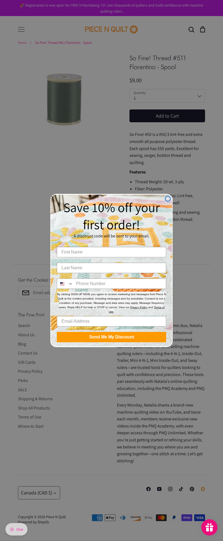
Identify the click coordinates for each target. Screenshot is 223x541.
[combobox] (65, 284)
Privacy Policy (138, 307)
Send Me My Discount (111, 337)
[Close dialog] (168, 198)
